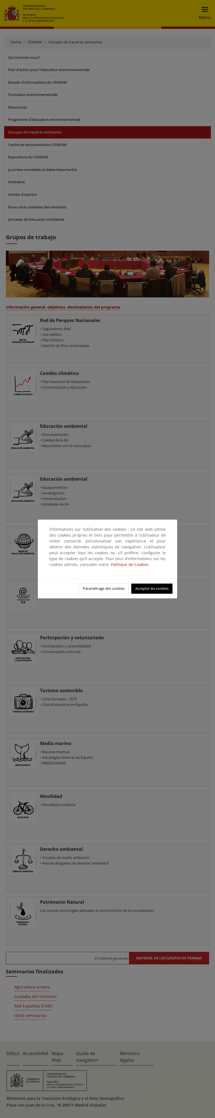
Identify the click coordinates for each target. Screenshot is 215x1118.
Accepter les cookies (152, 588)
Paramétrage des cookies (104, 588)
